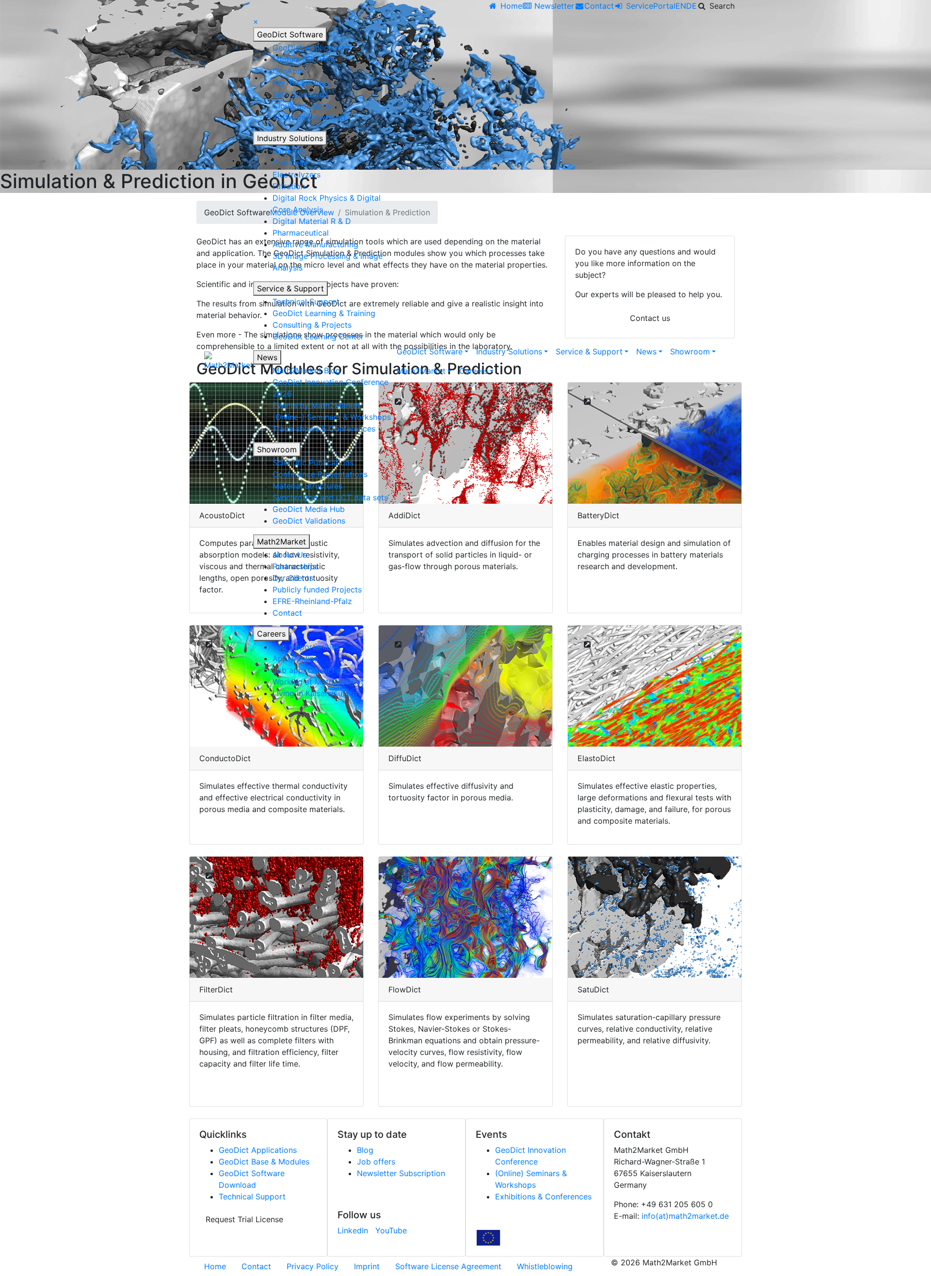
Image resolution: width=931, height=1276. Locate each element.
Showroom (277, 449)
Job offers (376, 1161)
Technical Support (306, 301)
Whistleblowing (545, 1266)
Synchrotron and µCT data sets (330, 497)
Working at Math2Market (318, 681)
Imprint (367, 1266)
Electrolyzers (297, 174)
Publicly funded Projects (317, 589)
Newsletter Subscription (401, 1173)
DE (691, 6)
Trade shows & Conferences (324, 428)
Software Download (309, 117)
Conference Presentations (320, 474)
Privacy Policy (312, 1266)
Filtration (289, 186)
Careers (271, 633)
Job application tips (309, 670)
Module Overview (305, 59)
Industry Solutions (290, 138)
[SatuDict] (654, 917)
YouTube (391, 1230)
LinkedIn (352, 1230)
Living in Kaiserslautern (315, 693)
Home (215, 1266)
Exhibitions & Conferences (543, 1196)
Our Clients (293, 578)
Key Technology (302, 82)
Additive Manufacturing (315, 244)
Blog (365, 1150)
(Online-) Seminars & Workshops (332, 417)
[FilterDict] (276, 917)
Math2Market (281, 541)
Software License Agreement (448, 1266)
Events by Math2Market (316, 405)
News (267, 357)
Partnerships (296, 566)
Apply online (295, 658)
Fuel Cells (290, 163)
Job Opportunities (306, 647)
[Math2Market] (228, 361)
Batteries (289, 151)
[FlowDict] (465, 917)
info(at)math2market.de (685, 1216)
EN (680, 6)
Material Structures (307, 486)
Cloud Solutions (302, 106)
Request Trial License (244, 1219)
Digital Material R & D (312, 221)
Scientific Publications (313, 462)
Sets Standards (300, 94)
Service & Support (290, 288)
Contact (287, 613)
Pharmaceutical (301, 233)
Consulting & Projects (312, 325)
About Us (290, 554)
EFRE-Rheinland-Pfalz (312, 601)
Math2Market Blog (306, 370)
